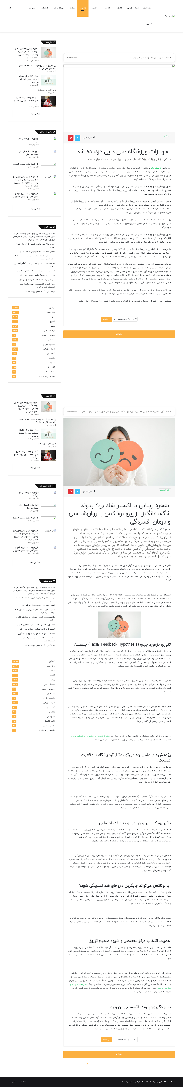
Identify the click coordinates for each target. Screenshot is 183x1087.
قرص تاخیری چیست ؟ (47, 90)
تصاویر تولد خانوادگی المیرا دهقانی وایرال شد (37, 275)
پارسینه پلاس (155, 168)
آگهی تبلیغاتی (49, 367)
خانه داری (107, 7)
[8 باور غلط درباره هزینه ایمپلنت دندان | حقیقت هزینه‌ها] (48, 80)
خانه (168, 57)
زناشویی (95, 7)
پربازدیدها (51, 312)
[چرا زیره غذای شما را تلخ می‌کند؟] (48, 142)
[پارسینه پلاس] (169, 16)
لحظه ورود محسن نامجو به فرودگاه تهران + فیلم (36, 270)
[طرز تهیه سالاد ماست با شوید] (48, 168)
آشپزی (119, 7)
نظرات (119, 334)
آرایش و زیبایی (133, 7)
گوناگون (83, 7)
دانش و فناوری (49, 344)
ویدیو (52, 326)
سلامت (72, 7)
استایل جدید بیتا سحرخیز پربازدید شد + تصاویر (37, 251)
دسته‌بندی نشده (48, 335)
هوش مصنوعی (49, 371)
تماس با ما (148, 23)
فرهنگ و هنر (59, 7)
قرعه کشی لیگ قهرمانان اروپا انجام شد (40, 291)
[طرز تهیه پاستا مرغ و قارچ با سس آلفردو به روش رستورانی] (48, 197)
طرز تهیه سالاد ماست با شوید (25, 164)
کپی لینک (106, 319)
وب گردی (47, 227)
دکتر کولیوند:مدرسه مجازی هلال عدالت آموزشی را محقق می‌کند (26, 100)
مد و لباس (31, 7)
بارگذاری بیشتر (34, 113)
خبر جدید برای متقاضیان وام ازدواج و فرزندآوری (36, 279)
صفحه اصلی (147, 7)
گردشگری (44, 7)
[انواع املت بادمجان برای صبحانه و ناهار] (48, 155)
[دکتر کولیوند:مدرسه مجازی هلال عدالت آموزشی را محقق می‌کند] (48, 101)
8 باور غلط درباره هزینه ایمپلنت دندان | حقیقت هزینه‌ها (28, 79)
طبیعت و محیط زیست (46, 376)
